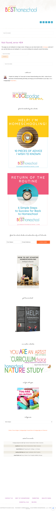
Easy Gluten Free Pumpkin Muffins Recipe (32, 455)
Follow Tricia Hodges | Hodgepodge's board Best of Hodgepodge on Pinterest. (28, 430)
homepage (45, 47)
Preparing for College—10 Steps (32, 449)
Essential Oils (24, 502)
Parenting (35, 498)
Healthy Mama (46, 498)
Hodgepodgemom (17, 442)
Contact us (9, 498)
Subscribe (43, 242)
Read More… (14, 80)
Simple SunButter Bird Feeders (32, 452)
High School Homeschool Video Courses (33, 442)
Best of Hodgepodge (23, 498)
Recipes (34, 502)
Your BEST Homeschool (21, 8)
